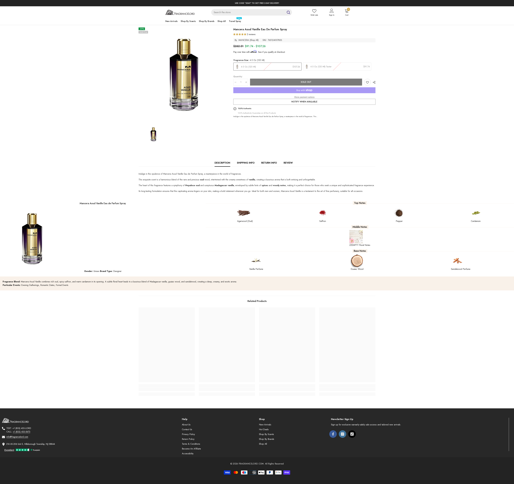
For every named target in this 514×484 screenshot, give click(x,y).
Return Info (269, 163)
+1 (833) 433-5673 (21, 431)
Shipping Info (246, 163)
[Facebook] (333, 434)
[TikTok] (352, 434)
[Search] (251, 12)
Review (288, 163)
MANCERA (244, 40)
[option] (257, 3)
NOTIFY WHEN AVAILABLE (304, 101)
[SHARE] (373, 82)
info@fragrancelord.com (17, 436)
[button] (240, 34)
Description (222, 163)
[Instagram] (342, 434)
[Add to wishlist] (367, 82)
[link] (167, 389)
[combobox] (248, 12)
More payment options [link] (304, 97)
